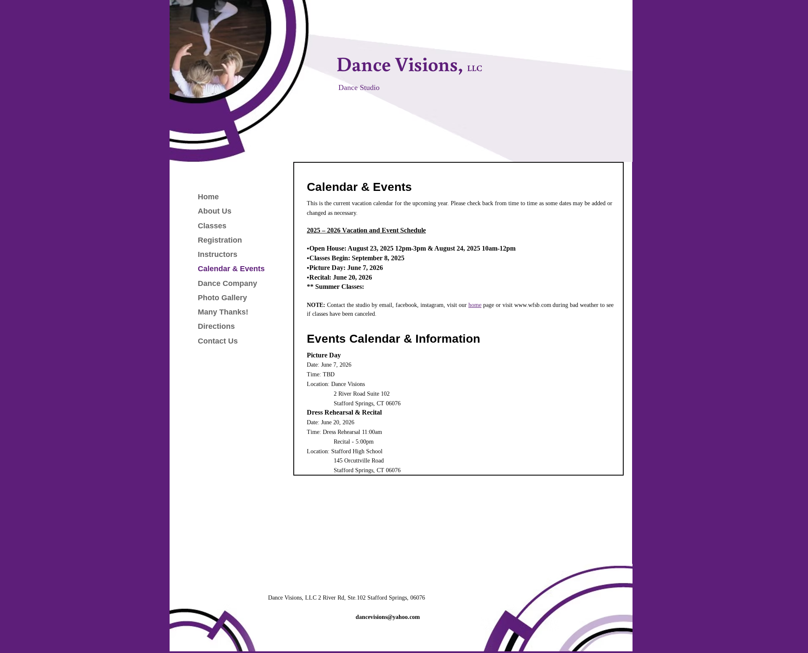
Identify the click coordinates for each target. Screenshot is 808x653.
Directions (216, 326)
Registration (220, 240)
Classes (212, 226)
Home (208, 197)
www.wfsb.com (532, 305)
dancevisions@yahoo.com (388, 617)
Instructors (217, 254)
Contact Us (218, 341)
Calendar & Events (231, 268)
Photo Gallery (222, 297)
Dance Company (227, 283)
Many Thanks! (223, 312)
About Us (214, 211)
